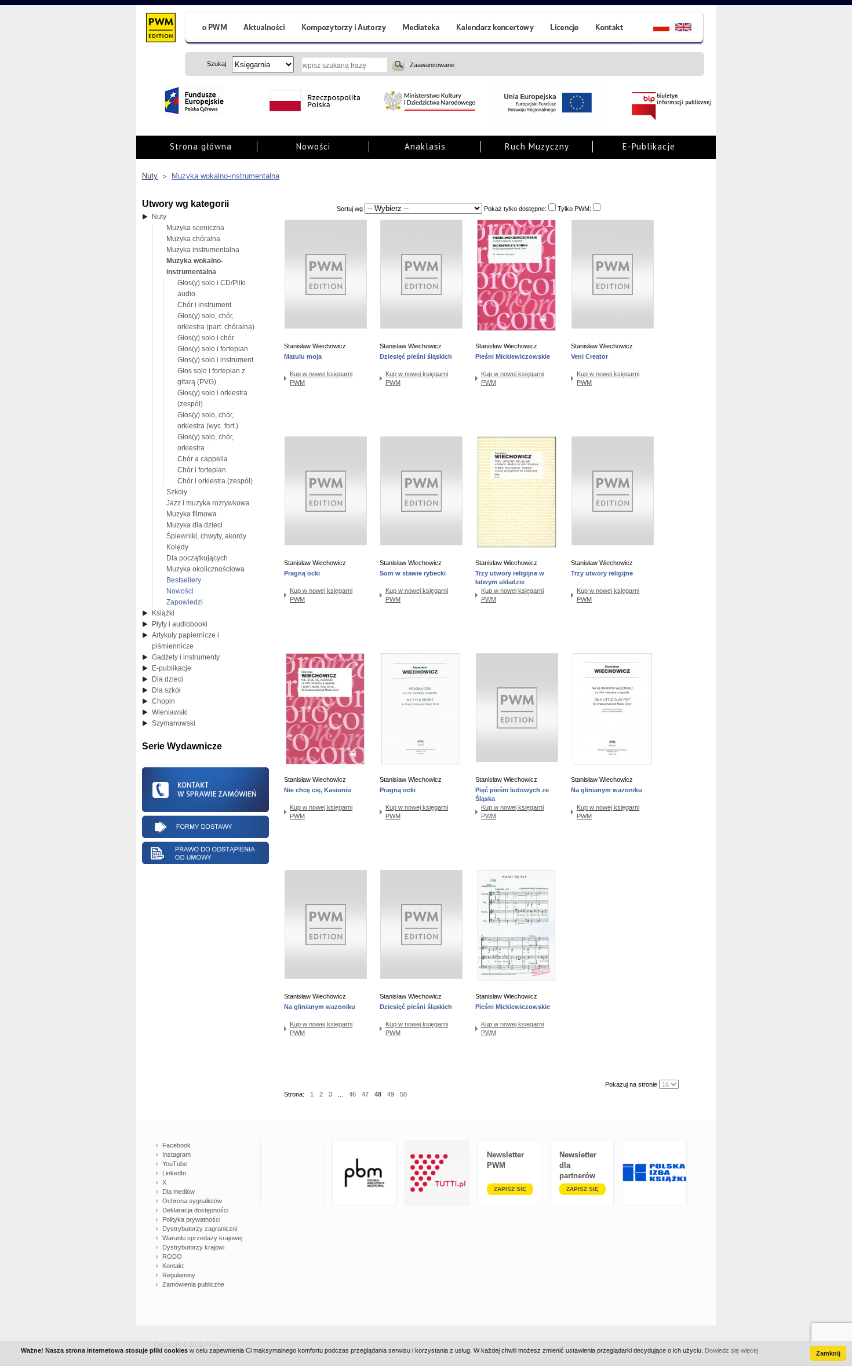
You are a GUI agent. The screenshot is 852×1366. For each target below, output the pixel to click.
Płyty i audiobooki (179, 624)
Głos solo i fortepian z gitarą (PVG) (211, 376)
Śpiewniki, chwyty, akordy (206, 536)
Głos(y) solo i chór (205, 338)
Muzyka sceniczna (195, 228)
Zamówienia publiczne (193, 1284)
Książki (163, 613)
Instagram (176, 1154)
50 (403, 1094)
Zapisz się (510, 1189)
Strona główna (201, 146)
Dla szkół (166, 690)
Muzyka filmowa (191, 514)
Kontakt (173, 1265)
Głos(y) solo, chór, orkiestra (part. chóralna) (215, 321)
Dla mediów (178, 1191)
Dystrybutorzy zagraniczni (199, 1228)
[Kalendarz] (495, 28)
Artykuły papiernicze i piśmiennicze (185, 640)
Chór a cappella (202, 459)
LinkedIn (174, 1173)
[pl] (654, 28)
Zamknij (828, 1353)
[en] (690, 28)
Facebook (176, 1145)
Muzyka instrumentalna (202, 250)
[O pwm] (209, 28)
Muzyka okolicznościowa (205, 569)
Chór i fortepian (201, 470)
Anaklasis (425, 146)
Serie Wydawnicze (182, 746)
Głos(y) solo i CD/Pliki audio (211, 288)
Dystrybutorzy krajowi (193, 1247)
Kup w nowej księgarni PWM (321, 378)
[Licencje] (564, 28)
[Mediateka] (422, 28)
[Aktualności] (264, 28)
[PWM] (160, 29)
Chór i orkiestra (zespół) (215, 481)
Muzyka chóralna (193, 239)
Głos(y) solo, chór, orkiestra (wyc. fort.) (207, 420)
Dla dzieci (167, 679)
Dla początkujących (197, 558)
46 (352, 1094)
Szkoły (176, 492)
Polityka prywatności (191, 1219)
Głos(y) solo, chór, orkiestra (205, 442)
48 (377, 1094)
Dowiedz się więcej (731, 1350)
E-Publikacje (648, 146)
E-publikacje (171, 668)
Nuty (150, 176)
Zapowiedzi (184, 602)
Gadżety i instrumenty (186, 657)
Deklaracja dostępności (195, 1210)
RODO (172, 1256)
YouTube (174, 1163)
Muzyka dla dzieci (194, 525)
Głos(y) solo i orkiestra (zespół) (212, 398)
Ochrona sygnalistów (192, 1200)
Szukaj (398, 64)
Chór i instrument (204, 305)
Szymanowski (173, 723)
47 (365, 1094)
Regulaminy (178, 1275)
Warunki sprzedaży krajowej (202, 1237)
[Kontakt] (611, 28)
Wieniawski (170, 712)
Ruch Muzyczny (537, 146)
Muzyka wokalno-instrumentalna (225, 176)
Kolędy (177, 547)
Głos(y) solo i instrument (215, 360)
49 (390, 1094)
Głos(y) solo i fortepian (212, 349)
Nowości (313, 146)
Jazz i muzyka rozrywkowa (208, 503)
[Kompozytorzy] (344, 28)
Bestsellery (183, 580)
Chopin (163, 701)
